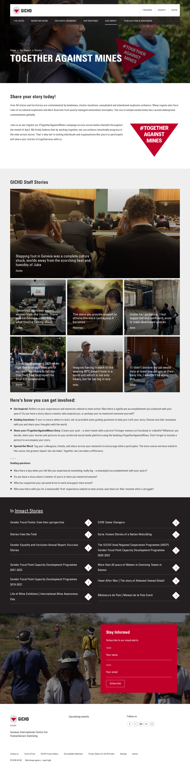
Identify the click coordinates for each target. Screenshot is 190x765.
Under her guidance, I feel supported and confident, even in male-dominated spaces (151, 318)
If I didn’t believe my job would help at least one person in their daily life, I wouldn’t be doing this (152, 373)
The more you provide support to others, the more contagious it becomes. (95, 318)
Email (108, 665)
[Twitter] (135, 726)
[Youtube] (141, 726)
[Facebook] (129, 726)
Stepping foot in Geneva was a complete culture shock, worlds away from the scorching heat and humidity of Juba (53, 261)
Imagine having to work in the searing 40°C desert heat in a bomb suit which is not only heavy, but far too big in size (93, 373)
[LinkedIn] (146, 726)
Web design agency (33, 760)
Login (174, 10)
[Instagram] (152, 726)
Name (108, 648)
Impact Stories (29, 511)
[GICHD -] (22, 10)
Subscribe (115, 683)
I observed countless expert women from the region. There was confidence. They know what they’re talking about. (37, 316)
